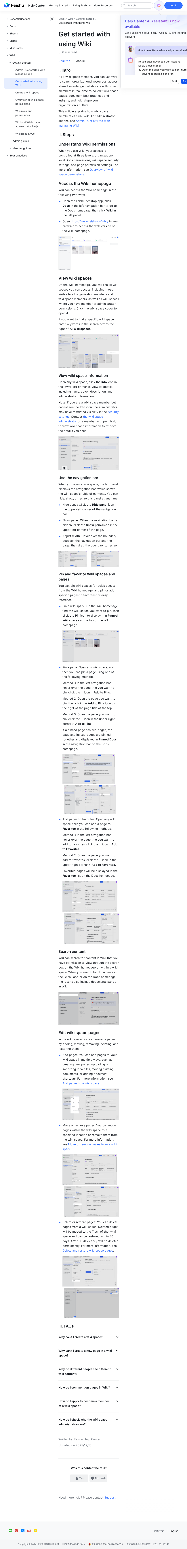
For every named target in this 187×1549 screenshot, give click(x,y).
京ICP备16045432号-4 (73, 1544)
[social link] (12, 1530)
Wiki (70, 18)
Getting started (85, 18)
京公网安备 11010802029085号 (107, 1544)
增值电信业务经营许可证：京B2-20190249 (147, 1544)
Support (110, 1497)
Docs (61, 18)
